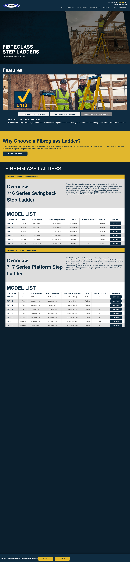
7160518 (10, 227)
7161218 (10, 243)
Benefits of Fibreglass (15, 154)
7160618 (10, 231)
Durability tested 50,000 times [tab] (96, 114)
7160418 (10, 223)
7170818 (10, 317)
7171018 (10, 321)
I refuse (62, 558)
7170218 (10, 297)
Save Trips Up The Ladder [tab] (65, 114)
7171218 (10, 325)
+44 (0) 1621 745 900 (120, 4)
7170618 (10, 313)
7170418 (10, 305)
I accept (45, 558)
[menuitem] (70, 7)
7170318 (10, 301)
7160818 (10, 235)
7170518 (10, 309)
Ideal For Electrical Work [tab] (34, 114)
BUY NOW (115, 223)
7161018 (10, 239)
